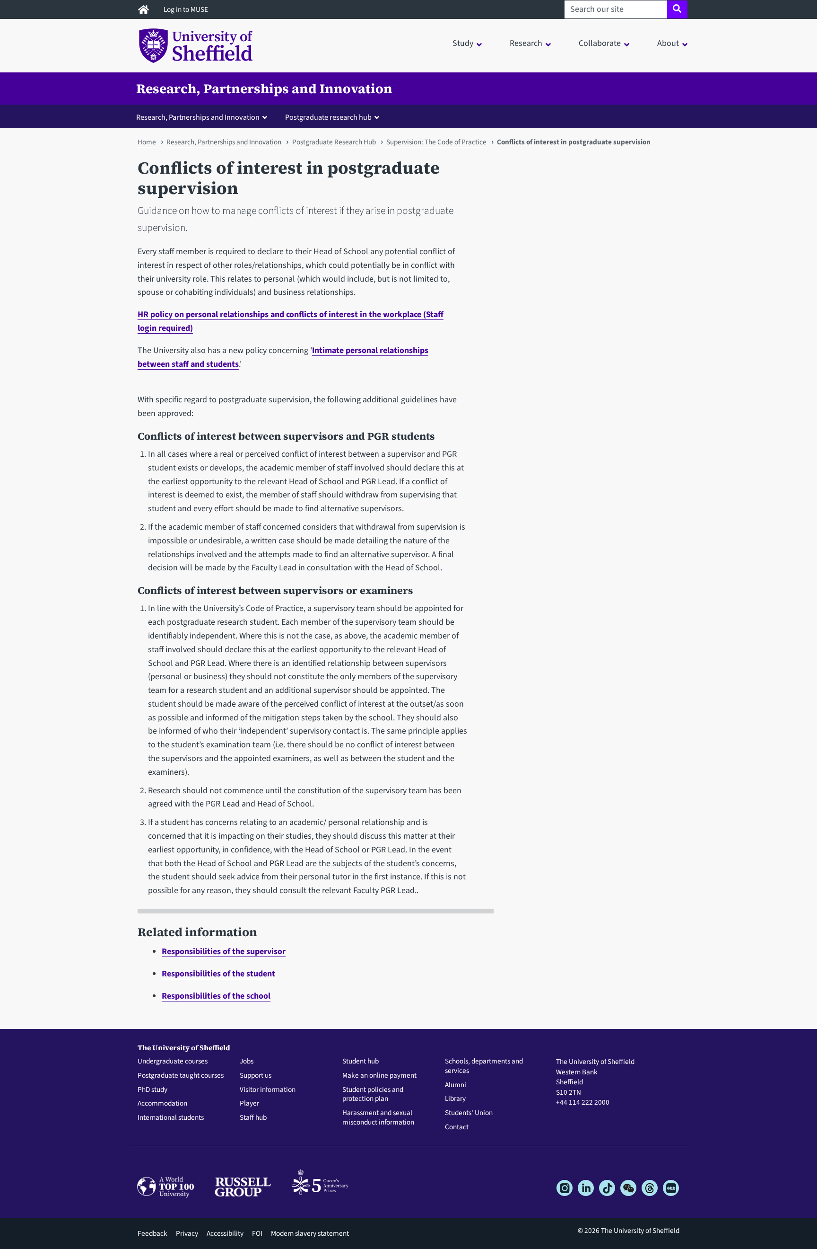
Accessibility (225, 1233)
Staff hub (253, 1118)
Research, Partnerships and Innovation (264, 88)
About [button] (668, 43)
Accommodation (162, 1103)
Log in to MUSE (186, 9)
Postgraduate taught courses (181, 1076)
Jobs (246, 1061)
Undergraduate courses (173, 1061)
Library (455, 1099)
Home (147, 142)
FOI (257, 1233)
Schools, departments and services (484, 1066)
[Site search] (677, 9)
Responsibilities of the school (216, 996)
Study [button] (462, 43)
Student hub (360, 1061)
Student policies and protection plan (372, 1094)
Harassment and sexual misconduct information (378, 1117)
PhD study (152, 1090)
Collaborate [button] (600, 43)
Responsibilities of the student (218, 974)
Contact (457, 1127)
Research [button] (526, 43)
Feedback (152, 1233)
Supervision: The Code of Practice (436, 142)
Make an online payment (379, 1076)
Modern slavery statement (310, 1233)
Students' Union (469, 1113)
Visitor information (268, 1090)
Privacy (187, 1233)
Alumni (455, 1085)
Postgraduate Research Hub (334, 142)
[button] (203, 117)
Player (249, 1103)
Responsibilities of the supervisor (224, 951)
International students (171, 1118)
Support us (255, 1076)
